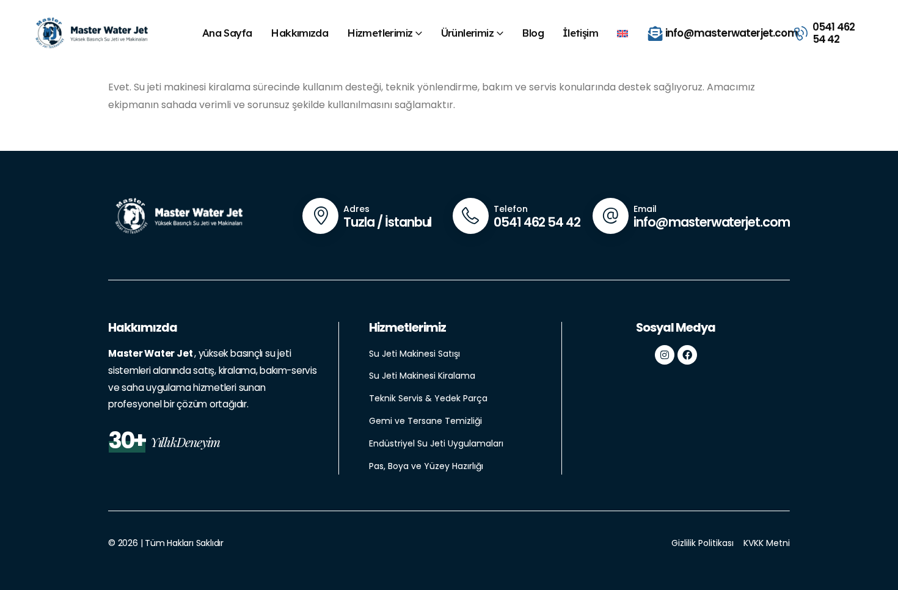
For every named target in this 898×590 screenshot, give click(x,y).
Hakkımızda (299, 32)
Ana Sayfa (227, 32)
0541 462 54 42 (537, 222)
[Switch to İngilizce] (625, 33)
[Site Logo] (90, 33)
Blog (533, 32)
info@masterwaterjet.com (711, 222)
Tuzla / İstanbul (387, 222)
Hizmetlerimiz (379, 32)
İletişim (580, 32)
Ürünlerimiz (467, 32)
